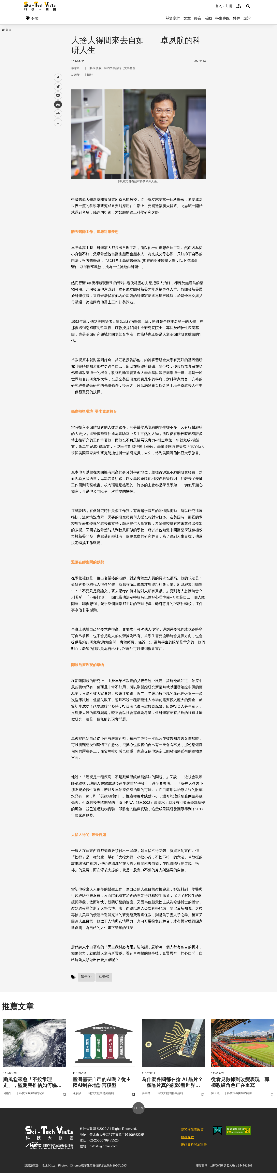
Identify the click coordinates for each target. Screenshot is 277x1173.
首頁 (8, 29)
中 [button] (58, 104)
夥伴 (236, 18)
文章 (187, 18)
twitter (58, 86)
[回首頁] (40, 6)
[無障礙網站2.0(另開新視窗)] (238, 1130)
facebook (58, 77)
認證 (247, 18)
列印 (58, 113)
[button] (248, 6)
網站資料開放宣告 (194, 1144)
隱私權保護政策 (192, 1129)
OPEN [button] (138, 1108)
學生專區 (222, 18)
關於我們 (173, 18)
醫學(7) (86, 976)
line (56, 95)
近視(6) (104, 976)
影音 (197, 18)
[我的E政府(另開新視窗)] (217, 1130)
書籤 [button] (58, 122)
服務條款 (187, 1137)
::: (212, 5)
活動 (208, 18)
